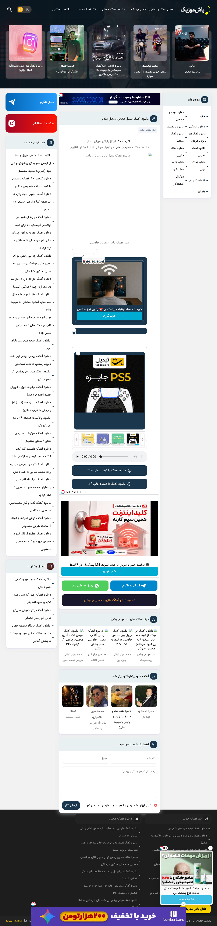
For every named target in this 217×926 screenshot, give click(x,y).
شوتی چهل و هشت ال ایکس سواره (192, 71)
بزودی (201, 191)
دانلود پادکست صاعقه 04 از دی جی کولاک (31, 422)
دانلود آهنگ (124, 141)
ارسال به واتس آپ (82, 585)
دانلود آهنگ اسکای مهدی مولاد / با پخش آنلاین (30, 637)
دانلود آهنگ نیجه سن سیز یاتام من (30, 345)
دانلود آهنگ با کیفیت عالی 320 (107, 470)
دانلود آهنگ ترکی (198, 166)
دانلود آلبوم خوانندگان (178, 166)
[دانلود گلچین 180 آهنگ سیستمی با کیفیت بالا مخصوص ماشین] (150, 43)
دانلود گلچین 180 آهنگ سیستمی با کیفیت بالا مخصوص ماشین (150, 70)
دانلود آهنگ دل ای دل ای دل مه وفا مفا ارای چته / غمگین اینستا (31, 283)
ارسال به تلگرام (131, 585)
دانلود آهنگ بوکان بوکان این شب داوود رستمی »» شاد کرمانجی (30, 360)
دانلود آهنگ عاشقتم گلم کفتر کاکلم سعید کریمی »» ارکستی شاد (31, 453)
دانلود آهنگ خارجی (177, 152)
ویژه (202, 116)
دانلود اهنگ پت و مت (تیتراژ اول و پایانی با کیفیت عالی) (31, 406)
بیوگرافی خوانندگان (178, 180)
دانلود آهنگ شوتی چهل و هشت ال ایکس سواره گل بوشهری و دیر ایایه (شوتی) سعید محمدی (31, 163)
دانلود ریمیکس (61, 9)
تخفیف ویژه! (186, 899)
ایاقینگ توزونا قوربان (108, 69)
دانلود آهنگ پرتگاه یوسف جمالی (30, 626)
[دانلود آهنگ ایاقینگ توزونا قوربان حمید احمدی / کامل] (108, 43)
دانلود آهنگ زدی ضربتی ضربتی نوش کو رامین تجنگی (32, 614)
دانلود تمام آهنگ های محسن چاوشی (109, 600)
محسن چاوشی (124, 147)
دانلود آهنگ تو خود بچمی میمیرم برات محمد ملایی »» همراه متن (30, 468)
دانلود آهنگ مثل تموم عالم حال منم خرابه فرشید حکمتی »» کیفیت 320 (30, 302)
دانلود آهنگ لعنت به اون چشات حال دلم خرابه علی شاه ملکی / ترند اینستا (31, 240)
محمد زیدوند (14, 921)
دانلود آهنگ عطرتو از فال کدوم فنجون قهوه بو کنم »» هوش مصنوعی (32, 541)
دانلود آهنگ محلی (113, 9)
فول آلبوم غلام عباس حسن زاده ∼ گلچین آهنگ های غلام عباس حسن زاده (30, 325)
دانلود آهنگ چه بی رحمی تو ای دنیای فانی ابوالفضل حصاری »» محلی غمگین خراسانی (32, 264)
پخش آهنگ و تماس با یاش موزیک (152, 9)
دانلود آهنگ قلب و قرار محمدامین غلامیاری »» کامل (30, 507)
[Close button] (210, 848)
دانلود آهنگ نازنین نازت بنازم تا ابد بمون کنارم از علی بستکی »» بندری (32, 202)
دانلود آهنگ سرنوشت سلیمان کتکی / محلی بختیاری (33, 437)
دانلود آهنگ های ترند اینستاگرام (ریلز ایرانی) (66, 68)
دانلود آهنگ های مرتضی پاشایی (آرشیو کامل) (25, 68)
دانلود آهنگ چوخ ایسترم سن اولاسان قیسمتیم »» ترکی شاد (33, 221)
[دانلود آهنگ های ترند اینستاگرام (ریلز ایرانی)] (67, 43)
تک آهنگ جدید (86, 9)
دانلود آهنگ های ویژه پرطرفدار (197, 137)
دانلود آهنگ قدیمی (198, 152)
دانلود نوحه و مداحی (176, 116)
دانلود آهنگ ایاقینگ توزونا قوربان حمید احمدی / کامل (30, 391)
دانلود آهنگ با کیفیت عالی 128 (107, 484)
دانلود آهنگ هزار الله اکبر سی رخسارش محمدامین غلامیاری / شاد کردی (32, 487)
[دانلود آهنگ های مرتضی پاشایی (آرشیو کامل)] (25, 43)
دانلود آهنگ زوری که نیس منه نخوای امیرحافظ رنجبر (32, 599)
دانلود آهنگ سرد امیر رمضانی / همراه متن (32, 375)
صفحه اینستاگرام (43, 123)
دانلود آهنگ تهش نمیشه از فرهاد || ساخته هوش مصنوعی (30, 522)
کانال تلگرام (47, 102)
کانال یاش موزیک (195, 909)
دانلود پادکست (175, 127)
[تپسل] (61, 95)
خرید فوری (109, 316)
